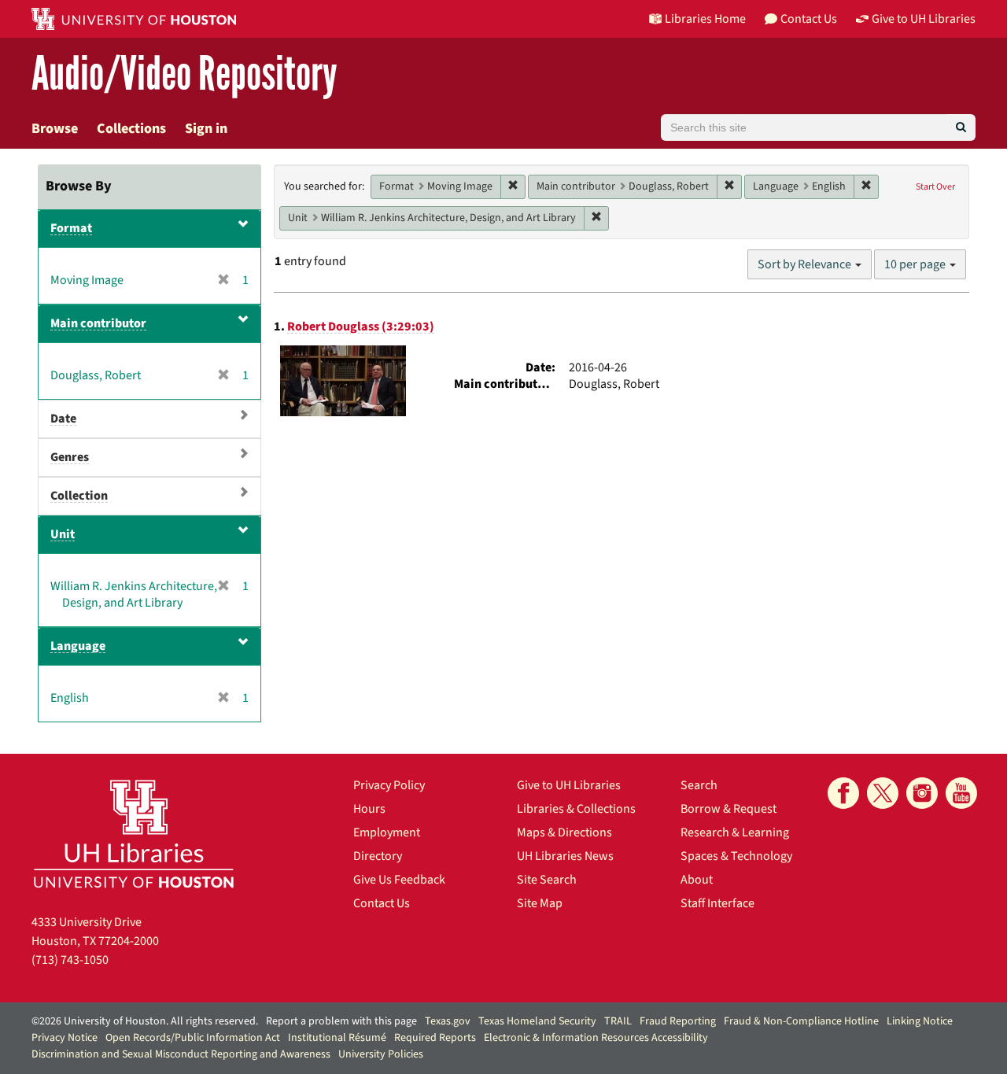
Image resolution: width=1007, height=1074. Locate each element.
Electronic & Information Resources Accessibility (596, 1038)
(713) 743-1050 (70, 960)
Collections (131, 128)
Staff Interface (717, 903)
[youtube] (961, 793)
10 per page (916, 264)
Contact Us (381, 903)
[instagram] (922, 793)
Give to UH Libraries (569, 785)
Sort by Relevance (806, 264)
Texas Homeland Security (537, 1021)
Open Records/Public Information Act (192, 1038)
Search (699, 785)
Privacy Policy (389, 785)
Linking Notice (920, 1021)
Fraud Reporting (678, 1021)
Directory (377, 856)
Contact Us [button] (808, 19)
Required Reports (435, 1038)
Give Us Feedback (399, 879)
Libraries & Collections (576, 808)
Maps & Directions (564, 832)
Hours (369, 808)
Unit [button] (62, 534)
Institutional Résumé (337, 1038)
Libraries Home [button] (705, 19)
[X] (882, 793)
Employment (386, 832)
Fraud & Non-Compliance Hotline (801, 1021)
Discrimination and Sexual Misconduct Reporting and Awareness (180, 1054)
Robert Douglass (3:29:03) (360, 326)
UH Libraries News (565, 856)
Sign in (206, 128)
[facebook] (843, 793)
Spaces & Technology (736, 856)
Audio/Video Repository (184, 74)
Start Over (935, 187)
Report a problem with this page (341, 1021)
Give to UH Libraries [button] (924, 19)
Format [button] (71, 228)
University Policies (380, 1054)
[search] (961, 127)
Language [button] (77, 646)
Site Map (540, 903)
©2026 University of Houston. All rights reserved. (144, 1021)
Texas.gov (447, 1021)
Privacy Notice (64, 1038)
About (697, 879)
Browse (54, 128)
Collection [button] (79, 495)
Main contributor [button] (98, 323)
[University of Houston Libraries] (133, 833)
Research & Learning (735, 832)
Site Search (547, 879)
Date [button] (63, 418)
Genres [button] (69, 457)
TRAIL (618, 1021)
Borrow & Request (728, 808)
